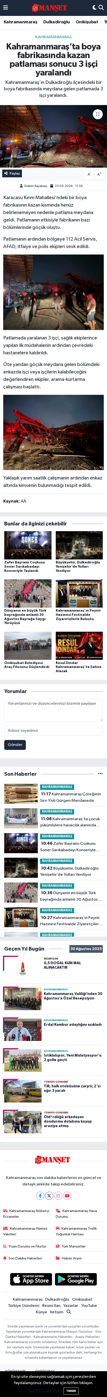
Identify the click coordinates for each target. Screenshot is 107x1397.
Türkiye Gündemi (23, 1306)
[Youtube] (67, 1196)
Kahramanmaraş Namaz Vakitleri (25, 1231)
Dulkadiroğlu (56, 22)
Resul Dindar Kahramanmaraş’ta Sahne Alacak (79, 667)
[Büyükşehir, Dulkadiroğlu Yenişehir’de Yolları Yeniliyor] (79, 545)
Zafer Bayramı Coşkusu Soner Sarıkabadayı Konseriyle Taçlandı (24, 567)
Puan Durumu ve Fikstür (27, 1246)
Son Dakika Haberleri (25, 1258)
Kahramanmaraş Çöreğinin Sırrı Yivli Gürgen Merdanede (70, 797)
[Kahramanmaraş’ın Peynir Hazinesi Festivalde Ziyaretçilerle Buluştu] (79, 593)
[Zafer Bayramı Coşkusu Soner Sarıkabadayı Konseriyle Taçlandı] (28, 545)
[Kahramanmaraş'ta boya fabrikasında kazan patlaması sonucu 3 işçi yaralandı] (53, 136)
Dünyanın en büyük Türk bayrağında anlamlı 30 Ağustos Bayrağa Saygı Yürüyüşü (69, 897)
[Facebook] (40, 1196)
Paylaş (15, 173)
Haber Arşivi (72, 1258)
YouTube (89, 1306)
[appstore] (31, 1280)
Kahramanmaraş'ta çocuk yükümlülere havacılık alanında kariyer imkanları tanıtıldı (70, 823)
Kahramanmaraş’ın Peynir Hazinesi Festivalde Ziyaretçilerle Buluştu (78, 615)
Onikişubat (87, 22)
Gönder (15, 745)
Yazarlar (70, 1306)
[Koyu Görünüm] (95, 8)
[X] (49, 1196)
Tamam (71, 1391)
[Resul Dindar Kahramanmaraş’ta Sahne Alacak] (79, 646)
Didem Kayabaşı (35, 186)
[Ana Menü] (5, 8)
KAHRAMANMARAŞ (53, 37)
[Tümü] (100, 774)
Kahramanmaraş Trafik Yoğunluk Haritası (76, 1231)
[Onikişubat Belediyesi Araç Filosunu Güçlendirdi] (28, 646)
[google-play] (76, 1280)
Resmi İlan (51, 1306)
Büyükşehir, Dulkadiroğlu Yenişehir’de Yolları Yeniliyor (78, 567)
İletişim (56, 1312)
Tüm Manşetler (73, 1246)
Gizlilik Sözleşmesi (46, 1391)
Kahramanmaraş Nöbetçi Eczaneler (26, 1213)
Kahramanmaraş (20, 22)
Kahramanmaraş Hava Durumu (76, 1213)
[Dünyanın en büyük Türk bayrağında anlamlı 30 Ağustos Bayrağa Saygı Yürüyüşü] (28, 593)
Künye (41, 1312)
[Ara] (101, 8)
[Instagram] (58, 1196)
